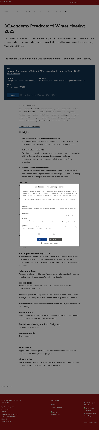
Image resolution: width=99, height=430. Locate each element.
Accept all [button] (42, 239)
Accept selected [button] (55, 239)
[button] (49, 215)
